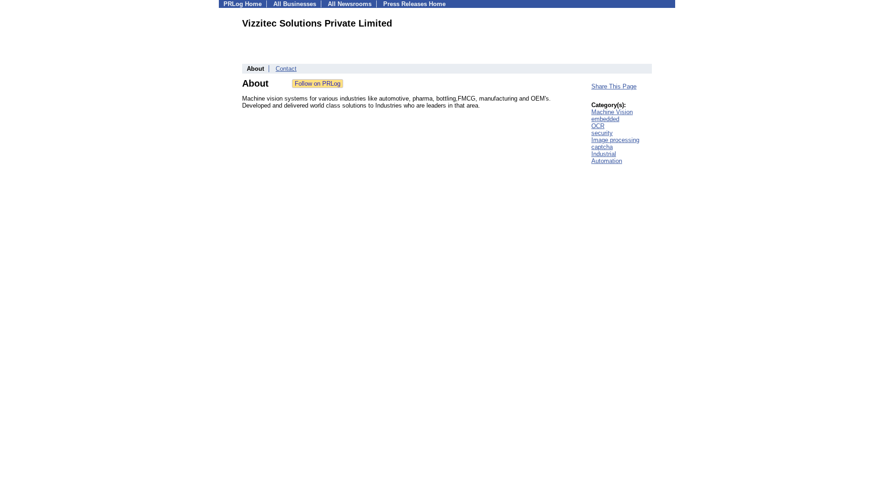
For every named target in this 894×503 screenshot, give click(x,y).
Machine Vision (612, 112)
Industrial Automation (606, 157)
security (602, 132)
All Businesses (294, 3)
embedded (605, 119)
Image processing (615, 139)
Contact (286, 68)
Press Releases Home (414, 3)
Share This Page (614, 86)
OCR (597, 125)
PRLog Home (243, 3)
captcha (602, 146)
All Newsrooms (350, 3)
